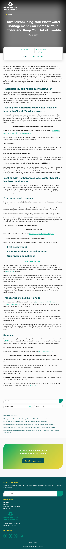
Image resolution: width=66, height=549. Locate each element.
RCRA (7, 341)
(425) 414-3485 (8, 530)
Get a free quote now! (33, 461)
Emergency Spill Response (11, 506)
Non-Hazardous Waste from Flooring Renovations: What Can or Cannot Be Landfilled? (28, 425)
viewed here (34, 385)
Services (6, 502)
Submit (60, 494)
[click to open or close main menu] (61, 6)
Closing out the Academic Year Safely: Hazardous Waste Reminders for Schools (27, 419)
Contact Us (6, 508)
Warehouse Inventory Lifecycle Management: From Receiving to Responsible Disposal (29, 427)
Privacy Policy (33, 542)
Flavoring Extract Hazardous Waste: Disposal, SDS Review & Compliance (25, 422)
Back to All (11, 15)
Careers (5, 504)
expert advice (9, 271)
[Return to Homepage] (10, 6)
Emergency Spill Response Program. (41, 234)
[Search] (61, 401)
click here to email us (45, 351)
